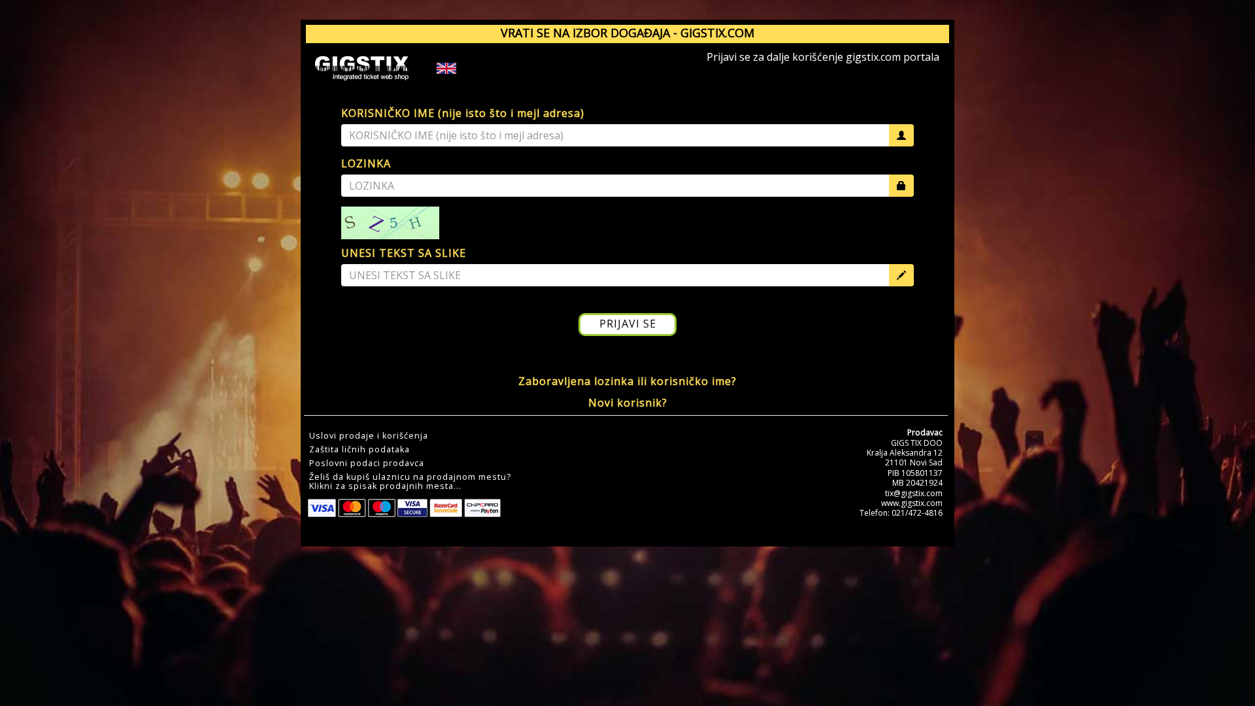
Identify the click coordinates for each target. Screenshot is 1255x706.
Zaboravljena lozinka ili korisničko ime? (627, 381)
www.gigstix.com (912, 503)
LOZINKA (366, 163)
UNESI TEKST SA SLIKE (403, 253)
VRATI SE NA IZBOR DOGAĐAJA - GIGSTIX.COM (627, 33)
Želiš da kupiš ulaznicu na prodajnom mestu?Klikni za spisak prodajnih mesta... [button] (410, 482)
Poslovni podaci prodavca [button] (366, 463)
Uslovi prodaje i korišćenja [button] (368, 436)
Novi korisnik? (627, 402)
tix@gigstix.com (914, 493)
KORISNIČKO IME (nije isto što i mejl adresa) (462, 113)
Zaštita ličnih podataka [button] (359, 450)
